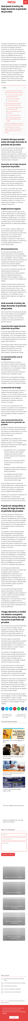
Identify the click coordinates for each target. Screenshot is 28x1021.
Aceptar (14, 1017)
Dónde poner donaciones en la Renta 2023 (14, 979)
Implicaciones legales (13, 98)
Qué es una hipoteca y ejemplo (12, 989)
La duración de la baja (14, 115)
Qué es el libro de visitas (10, 986)
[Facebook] (3, 708)
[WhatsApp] (18, 708)
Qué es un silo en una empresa (12, 992)
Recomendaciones (13, 101)
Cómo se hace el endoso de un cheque (14, 983)
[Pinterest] (14, 708)
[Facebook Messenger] (7, 708)
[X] (10, 708)
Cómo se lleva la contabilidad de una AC (20, 716)
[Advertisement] (14, 28)
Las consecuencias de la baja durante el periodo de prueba (13, 119)
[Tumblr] (22, 708)
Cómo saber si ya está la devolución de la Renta (7, 716)
